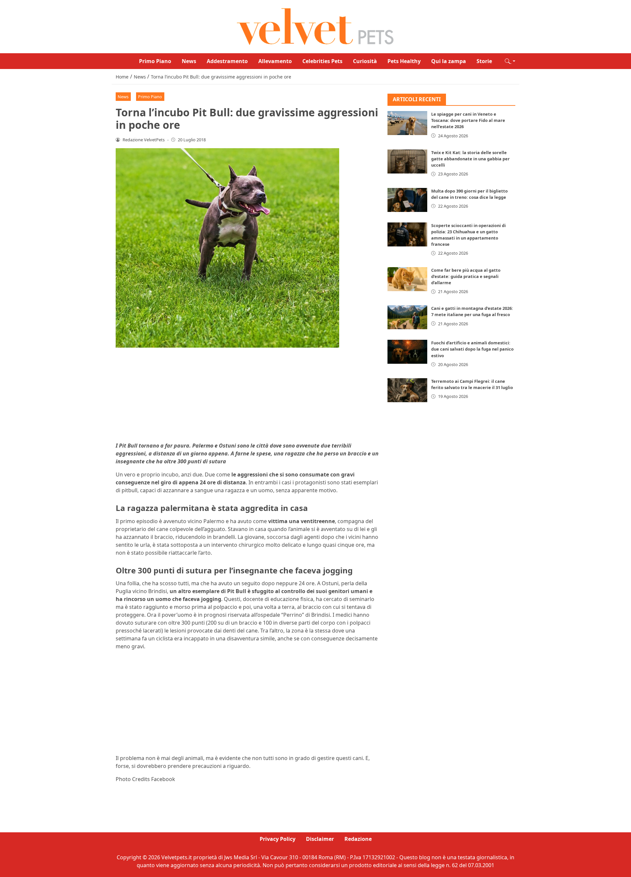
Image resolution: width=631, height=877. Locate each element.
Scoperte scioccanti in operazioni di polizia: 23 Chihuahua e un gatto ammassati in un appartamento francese (468, 234)
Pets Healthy (404, 61)
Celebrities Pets (322, 61)
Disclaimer (320, 838)
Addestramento (227, 61)
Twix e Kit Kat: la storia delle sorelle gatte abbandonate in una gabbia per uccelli (470, 159)
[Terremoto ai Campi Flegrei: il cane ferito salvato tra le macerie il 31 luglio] (407, 391)
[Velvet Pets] (315, 26)
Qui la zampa (448, 61)
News (189, 61)
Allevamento (275, 61)
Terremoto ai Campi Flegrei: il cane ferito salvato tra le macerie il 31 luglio (472, 385)
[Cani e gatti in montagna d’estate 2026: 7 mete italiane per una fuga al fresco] (407, 318)
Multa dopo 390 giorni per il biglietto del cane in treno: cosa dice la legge (469, 194)
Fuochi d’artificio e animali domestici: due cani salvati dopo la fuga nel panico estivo (472, 349)
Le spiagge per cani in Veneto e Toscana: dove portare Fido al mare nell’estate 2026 (468, 120)
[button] (510, 61)
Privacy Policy (277, 838)
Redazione (358, 838)
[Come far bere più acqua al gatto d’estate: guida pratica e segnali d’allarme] (407, 279)
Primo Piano (155, 61)
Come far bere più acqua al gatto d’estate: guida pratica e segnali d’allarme (466, 276)
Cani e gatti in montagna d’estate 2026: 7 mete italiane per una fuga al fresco (472, 312)
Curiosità (365, 61)
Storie (484, 61)
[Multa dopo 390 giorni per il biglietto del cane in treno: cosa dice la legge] (407, 200)
